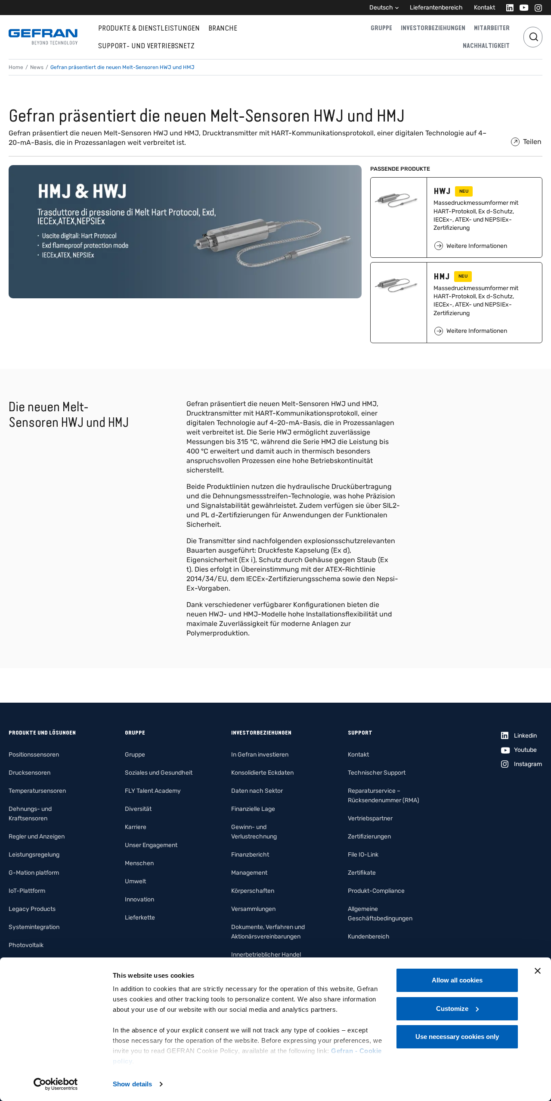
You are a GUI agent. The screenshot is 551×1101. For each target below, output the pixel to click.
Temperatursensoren (37, 790)
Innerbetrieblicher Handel (266, 954)
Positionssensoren (34, 754)
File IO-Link (363, 854)
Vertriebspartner (370, 818)
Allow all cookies (457, 980)
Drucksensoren (29, 772)
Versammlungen (253, 909)
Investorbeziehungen (433, 28)
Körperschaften (252, 891)
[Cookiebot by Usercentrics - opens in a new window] (55, 1084)
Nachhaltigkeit (486, 46)
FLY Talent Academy (153, 790)
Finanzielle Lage (253, 809)
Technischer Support (377, 772)
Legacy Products (32, 909)
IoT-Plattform (27, 891)
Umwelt (135, 881)
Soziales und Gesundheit (158, 772)
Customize (452, 1008)
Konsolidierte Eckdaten (262, 772)
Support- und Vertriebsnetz (146, 45)
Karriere (135, 827)
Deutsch (381, 7)
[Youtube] (521, 7)
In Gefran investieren (259, 754)
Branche (222, 28)
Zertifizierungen (369, 836)
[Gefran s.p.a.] (43, 36)
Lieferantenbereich (436, 7)
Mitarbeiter (492, 28)
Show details (132, 1084)
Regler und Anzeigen (37, 836)
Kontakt (484, 7)
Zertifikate (362, 872)
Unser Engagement (151, 845)
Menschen (139, 863)
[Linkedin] (507, 7)
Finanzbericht (250, 854)
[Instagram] (535, 7)
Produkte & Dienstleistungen (149, 28)
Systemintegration (34, 927)
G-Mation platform (34, 872)
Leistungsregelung (34, 854)
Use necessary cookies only (457, 1036)
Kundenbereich (369, 936)
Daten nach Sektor (257, 790)
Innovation (139, 899)
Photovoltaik (26, 945)
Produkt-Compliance (376, 891)
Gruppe (381, 28)
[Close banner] (538, 971)
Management (249, 872)
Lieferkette (140, 917)
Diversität (138, 809)
